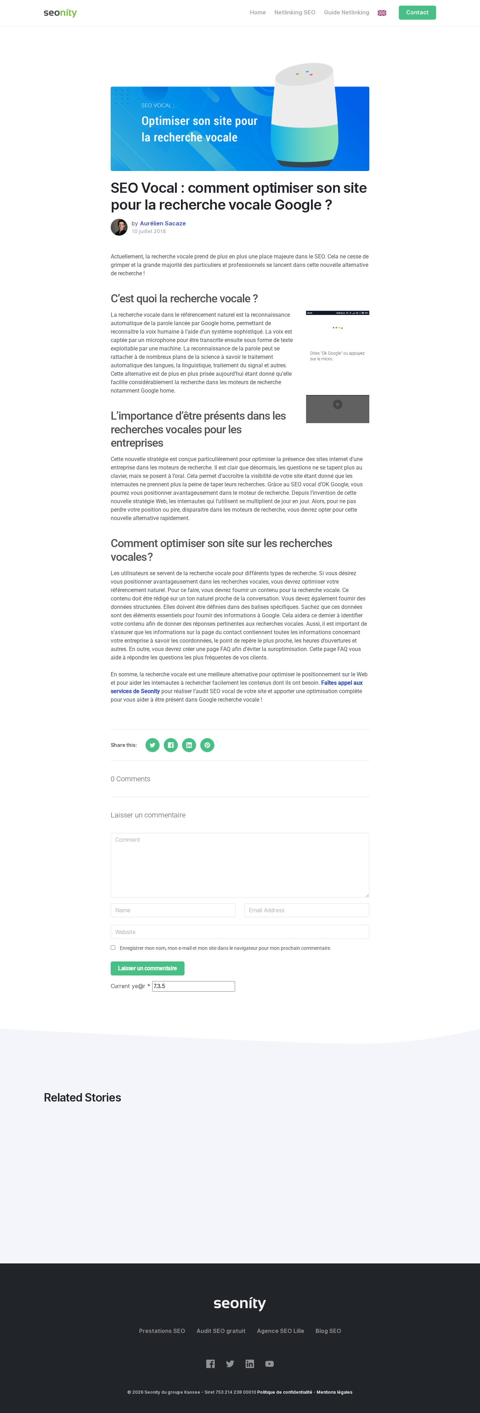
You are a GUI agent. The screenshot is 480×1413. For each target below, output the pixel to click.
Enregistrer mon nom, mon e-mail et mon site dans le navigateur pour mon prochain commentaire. (225, 948)
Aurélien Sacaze (163, 223)
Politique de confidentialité (284, 1392)
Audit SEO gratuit (221, 1331)
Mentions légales (334, 1392)
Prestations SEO (162, 1331)
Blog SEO (328, 1331)
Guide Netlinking (346, 12)
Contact (417, 12)
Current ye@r (130, 986)
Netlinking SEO (295, 12)
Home (258, 12)
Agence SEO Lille (280, 1331)
